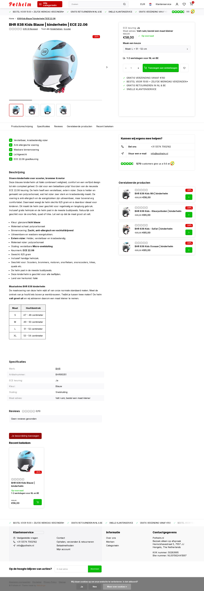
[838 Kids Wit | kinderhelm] (126, 194)
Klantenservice (163, 4)
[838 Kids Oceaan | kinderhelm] (126, 247)
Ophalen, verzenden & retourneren (75, 541)
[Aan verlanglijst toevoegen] (39, 452)
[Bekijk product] (37, 502)
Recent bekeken (104, 126)
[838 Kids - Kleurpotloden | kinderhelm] (126, 211)
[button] (106, 67)
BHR (58, 368)
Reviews (58, 126)
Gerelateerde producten (79, 126)
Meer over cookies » (117, 587)
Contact (61, 537)
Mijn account (63, 549)
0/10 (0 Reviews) (30, 29)
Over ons (111, 537)
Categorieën (112, 545)
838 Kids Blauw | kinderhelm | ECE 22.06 (36, 18)
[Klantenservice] (39, 532)
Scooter (67, 29)
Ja (81, 587)
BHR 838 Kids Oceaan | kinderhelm (154, 246)
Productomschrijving (22, 126)
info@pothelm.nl (159, 153)
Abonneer (94, 569)
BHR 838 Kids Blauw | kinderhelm (23, 484)
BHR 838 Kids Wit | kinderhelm (151, 193)
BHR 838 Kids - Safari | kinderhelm (153, 228)
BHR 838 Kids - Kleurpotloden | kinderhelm (158, 211)
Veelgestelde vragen (27, 537)
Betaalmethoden (65, 545)
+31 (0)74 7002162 (161, 146)
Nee (95, 587)
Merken (110, 541)
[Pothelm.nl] (21, 4)
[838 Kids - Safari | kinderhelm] (126, 229)
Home (11, 18)
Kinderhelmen (56, 29)
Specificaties (43, 126)
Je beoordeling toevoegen (25, 435)
